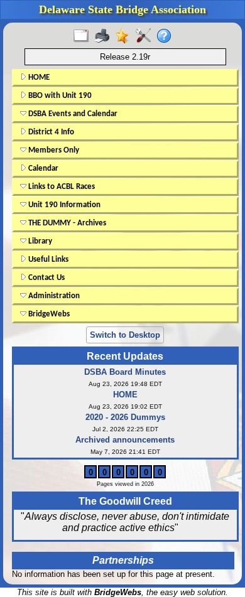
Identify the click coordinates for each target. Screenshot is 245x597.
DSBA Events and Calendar (71, 114)
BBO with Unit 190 (59, 96)
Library (39, 241)
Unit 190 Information (63, 205)
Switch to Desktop (125, 335)
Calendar (42, 168)
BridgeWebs (48, 314)
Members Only (52, 150)
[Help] (166, 36)
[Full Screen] (84, 36)
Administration (53, 296)
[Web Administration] (146, 36)
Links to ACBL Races (60, 187)
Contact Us (45, 278)
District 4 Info (50, 132)
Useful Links (47, 259)
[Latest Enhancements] (125, 36)
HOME (38, 77)
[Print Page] (104, 36)
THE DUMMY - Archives (66, 223)
